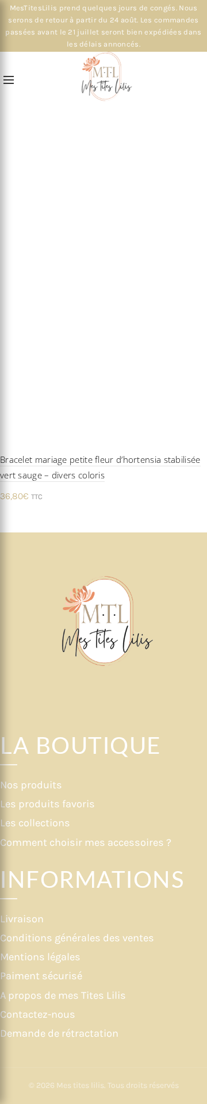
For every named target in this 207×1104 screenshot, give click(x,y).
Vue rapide (197, 269)
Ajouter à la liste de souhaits (197, 249)
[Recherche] (28, 80)
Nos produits (31, 785)
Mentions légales (40, 956)
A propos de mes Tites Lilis (63, 995)
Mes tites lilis (80, 1085)
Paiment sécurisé (41, 975)
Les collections (35, 822)
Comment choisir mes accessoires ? (85, 842)
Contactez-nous (37, 1014)
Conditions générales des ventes (77, 937)
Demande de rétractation (59, 1033)
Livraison (22, 919)
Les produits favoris (47, 804)
